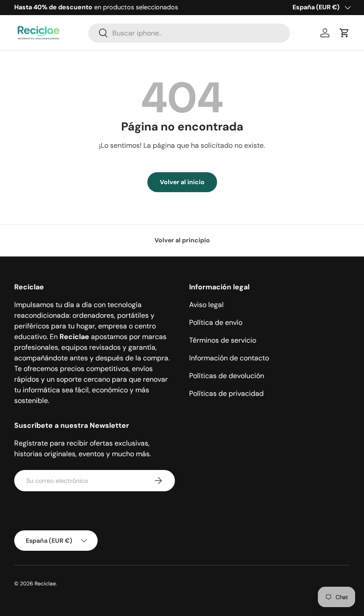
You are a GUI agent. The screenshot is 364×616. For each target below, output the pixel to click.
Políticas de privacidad (226, 393)
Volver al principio (182, 240)
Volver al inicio (182, 182)
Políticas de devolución (226, 375)
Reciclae (45, 583)
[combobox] (189, 33)
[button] (344, 33)
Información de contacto (229, 358)
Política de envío (215, 322)
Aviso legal (206, 304)
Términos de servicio (222, 340)
